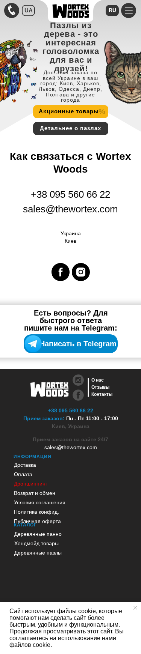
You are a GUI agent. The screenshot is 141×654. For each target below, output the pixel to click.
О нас (97, 380)
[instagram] (81, 272)
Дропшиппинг (30, 484)
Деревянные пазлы (38, 553)
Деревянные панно (38, 534)
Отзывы (100, 387)
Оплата (23, 474)
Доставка (25, 465)
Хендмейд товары (36, 543)
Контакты (101, 394)
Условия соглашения (39, 502)
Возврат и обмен (34, 493)
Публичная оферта (37, 521)
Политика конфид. (36, 512)
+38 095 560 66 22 (70, 410)
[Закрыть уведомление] (135, 608)
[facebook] (61, 272)
